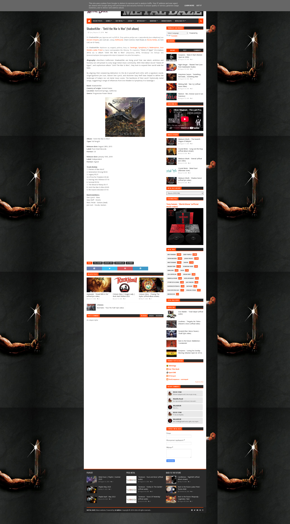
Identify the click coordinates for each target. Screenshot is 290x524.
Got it (199, 5)
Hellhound (119, 40)
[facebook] (192, 510)
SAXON (186, 262)
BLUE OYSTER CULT (173, 290)
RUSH (182, 270)
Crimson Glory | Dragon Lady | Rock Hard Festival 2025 (124, 295)
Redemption (154, 48)
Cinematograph (166, 21)
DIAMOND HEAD (188, 266)
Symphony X (143, 48)
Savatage (133, 48)
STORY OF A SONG (173, 282)
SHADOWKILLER (119, 263)
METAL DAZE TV (179, 21)
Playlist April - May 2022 (107, 497)
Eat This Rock (174, 369)
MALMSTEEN (171, 266)
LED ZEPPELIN (172, 274)
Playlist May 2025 (105, 487)
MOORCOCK (171, 294)
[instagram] (202, 510)
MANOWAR (153, 21)
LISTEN (130, 21)
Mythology (141, 21)
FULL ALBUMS (98, 263)
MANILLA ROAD (172, 278)
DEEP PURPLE (187, 254)
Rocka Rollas (152, 40)
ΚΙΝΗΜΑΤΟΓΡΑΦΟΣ (174, 286)
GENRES (108, 21)
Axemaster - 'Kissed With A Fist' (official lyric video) (98, 295)
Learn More (189, 5)
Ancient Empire (93, 40)
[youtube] (197, 510)
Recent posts (97, 21)
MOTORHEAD (172, 254)
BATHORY (189, 286)
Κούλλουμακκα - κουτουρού (178, 379)
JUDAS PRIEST (188, 258)
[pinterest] (200, 510)
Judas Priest (98, 50)
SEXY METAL (119, 21)
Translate (174, 36)
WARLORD (171, 270)
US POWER (130, 263)
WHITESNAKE (172, 262)
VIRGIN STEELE (191, 290)
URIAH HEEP (187, 274)
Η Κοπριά (172, 376)
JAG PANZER (189, 282)
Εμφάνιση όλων (199, 382)
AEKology (172, 366)
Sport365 (172, 372)
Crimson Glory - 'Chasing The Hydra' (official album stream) (149, 295)
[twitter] (194, 510)
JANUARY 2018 (108, 263)
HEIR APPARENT (189, 278)
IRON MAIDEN (172, 258)
